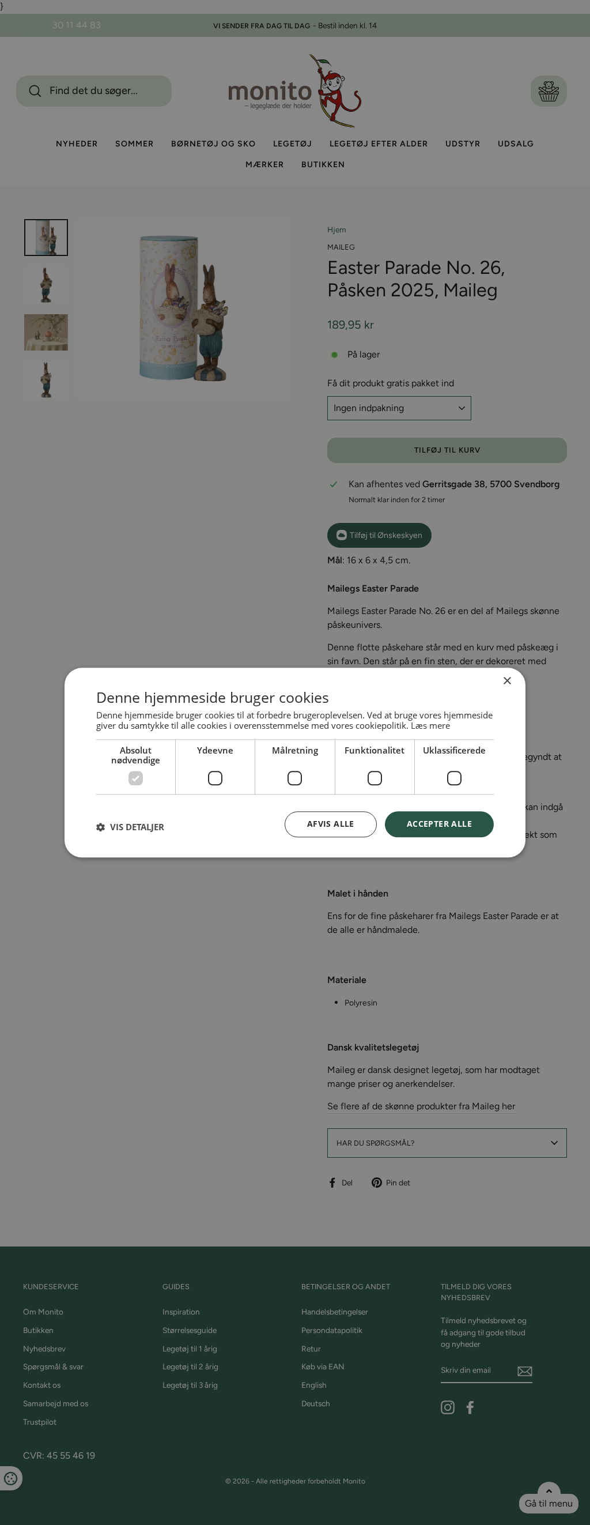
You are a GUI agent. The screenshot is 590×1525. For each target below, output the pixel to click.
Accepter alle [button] (439, 823)
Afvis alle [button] (330, 823)
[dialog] (295, 762)
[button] (130, 827)
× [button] (506, 681)
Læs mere (430, 725)
